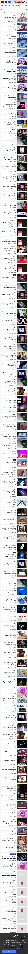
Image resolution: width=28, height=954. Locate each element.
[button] (2, 9)
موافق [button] (9, 951)
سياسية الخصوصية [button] (21, 948)
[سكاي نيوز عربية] (19, 2)
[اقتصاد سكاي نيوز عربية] (9, 2)
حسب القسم (5, 12)
